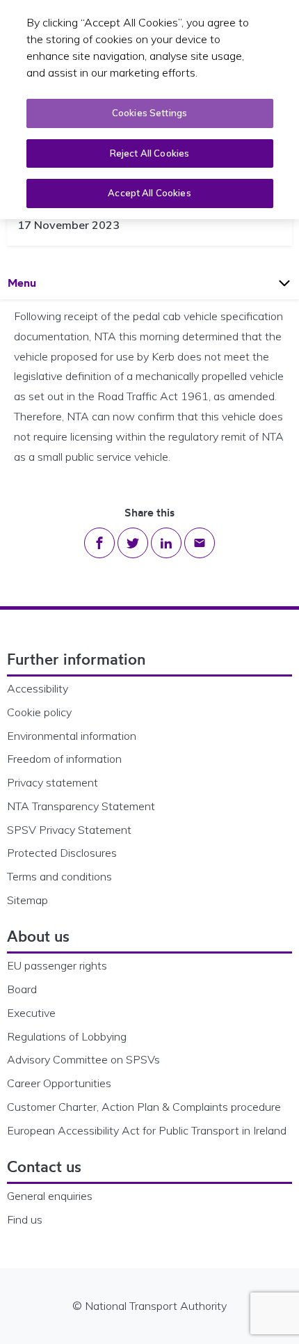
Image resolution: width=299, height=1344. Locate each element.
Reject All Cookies (149, 153)
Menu (35, 282)
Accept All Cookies (149, 192)
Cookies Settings (149, 112)
